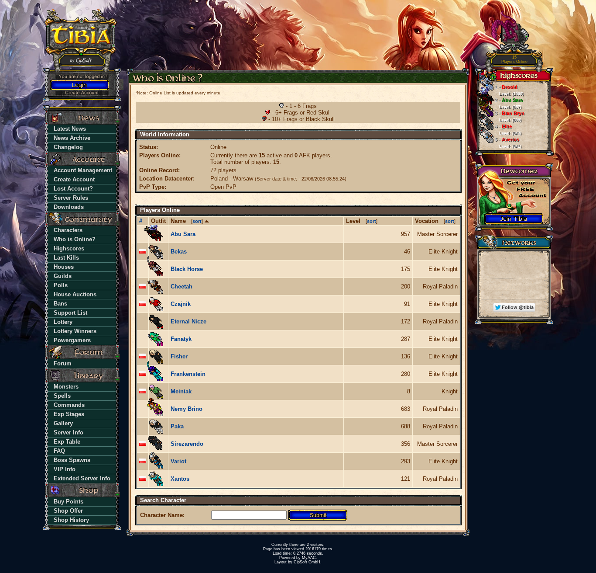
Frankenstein (188, 374)
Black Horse (187, 269)
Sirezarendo (187, 444)
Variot (178, 461)
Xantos (180, 479)
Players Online (514, 59)
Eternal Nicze (188, 321)
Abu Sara (183, 234)
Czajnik (181, 304)
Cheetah (181, 286)
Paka (177, 426)
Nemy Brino (186, 409)
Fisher (179, 356)
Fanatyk (181, 339)
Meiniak (181, 391)
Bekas (179, 251)
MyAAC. (309, 558)
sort (197, 221)
